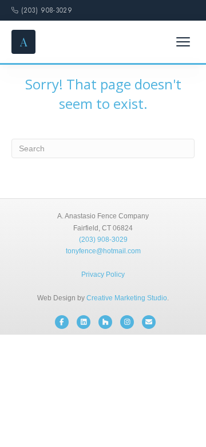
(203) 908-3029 (46, 10)
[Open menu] (183, 42)
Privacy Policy (103, 274)
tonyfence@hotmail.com (103, 251)
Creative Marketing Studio (126, 298)
